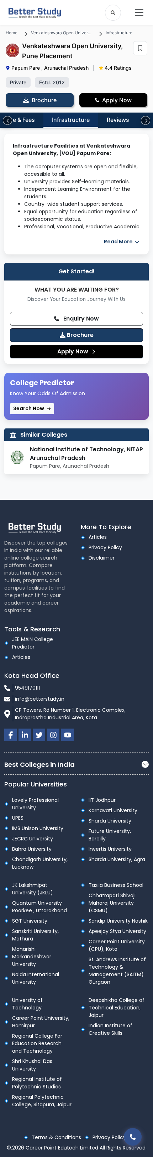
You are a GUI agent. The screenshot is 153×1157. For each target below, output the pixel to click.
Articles (98, 537)
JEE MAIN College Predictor (32, 643)
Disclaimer (102, 557)
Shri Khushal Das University (32, 1065)
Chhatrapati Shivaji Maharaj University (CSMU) (112, 903)
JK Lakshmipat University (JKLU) (32, 889)
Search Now (29, 408)
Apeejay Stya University (117, 931)
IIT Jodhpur (102, 800)
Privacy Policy (105, 547)
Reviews (118, 119)
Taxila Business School (116, 885)
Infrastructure (119, 32)
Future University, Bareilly (110, 835)
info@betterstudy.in (39, 698)
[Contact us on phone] (133, 1137)
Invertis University (110, 849)
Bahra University (32, 849)
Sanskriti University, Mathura (35, 935)
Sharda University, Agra (117, 859)
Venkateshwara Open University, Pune (69, 32)
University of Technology (27, 1004)
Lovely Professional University (35, 803)
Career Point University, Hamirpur (40, 1021)
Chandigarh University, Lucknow (40, 863)
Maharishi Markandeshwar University (31, 956)
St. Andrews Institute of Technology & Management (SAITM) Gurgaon (117, 970)
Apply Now (73, 351)
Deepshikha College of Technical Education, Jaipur (116, 1008)
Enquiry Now (80, 318)
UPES (17, 817)
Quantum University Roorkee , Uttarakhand (39, 906)
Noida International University (35, 978)
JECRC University (32, 838)
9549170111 (27, 687)
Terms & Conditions (56, 1137)
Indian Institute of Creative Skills (110, 1029)
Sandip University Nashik (118, 920)
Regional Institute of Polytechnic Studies (37, 1083)
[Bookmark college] (140, 48)
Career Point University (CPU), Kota (117, 945)
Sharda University (110, 820)
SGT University (29, 920)
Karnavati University (113, 810)
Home (11, 32)
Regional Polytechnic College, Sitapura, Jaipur (42, 1100)
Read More (119, 241)
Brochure (79, 335)
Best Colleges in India (39, 764)
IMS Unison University (37, 828)
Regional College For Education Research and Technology (37, 1043)
